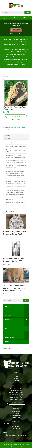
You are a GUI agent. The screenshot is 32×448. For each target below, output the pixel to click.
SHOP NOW (16, 403)
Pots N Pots (6, 423)
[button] (3, 79)
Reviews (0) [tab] (7, 138)
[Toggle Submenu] (26, 306)
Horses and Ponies (12, 74)
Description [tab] (7, 135)
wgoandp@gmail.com (11, 192)
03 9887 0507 (16, 116)
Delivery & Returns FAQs (16, 382)
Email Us (17, 413)
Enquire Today (16, 119)
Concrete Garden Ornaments (13, 73)
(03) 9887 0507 (17, 190)
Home (4, 73)
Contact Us (16, 380)
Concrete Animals (13, 127)
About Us (16, 376)
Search (27, 12)
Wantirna (5, 432)
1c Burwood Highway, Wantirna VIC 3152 (16, 435)
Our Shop (16, 378)
